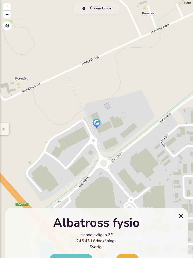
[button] (96, 124)
